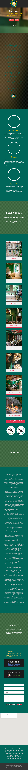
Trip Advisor (20, 767)
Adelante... (14, 25)
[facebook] (14, 667)
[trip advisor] (14, 677)
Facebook (15, 767)
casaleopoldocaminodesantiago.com (13, 653)
